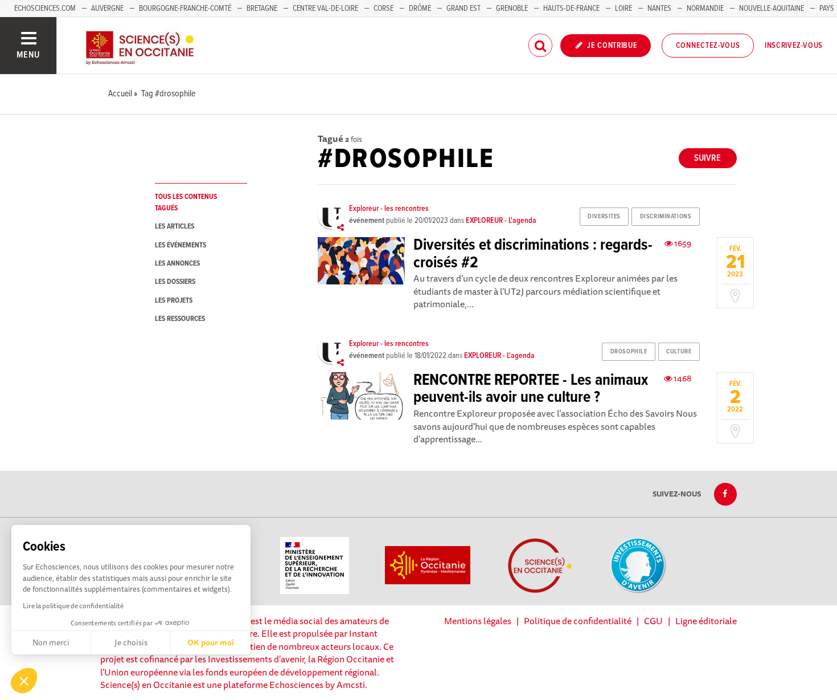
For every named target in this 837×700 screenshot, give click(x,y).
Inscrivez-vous (794, 45)
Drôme (420, 8)
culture (678, 352)
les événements (180, 245)
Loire (623, 8)
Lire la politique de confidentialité (73, 605)
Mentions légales (477, 620)
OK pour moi (210, 642)
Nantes (659, 8)
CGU (653, 620)
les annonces (177, 263)
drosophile (628, 352)
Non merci (50, 642)
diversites (604, 217)
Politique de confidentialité (577, 620)
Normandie (705, 8)
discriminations (665, 217)
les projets (173, 301)
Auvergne (107, 8)
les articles (174, 226)
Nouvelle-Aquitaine (771, 8)
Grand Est (463, 8)
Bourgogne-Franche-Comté (185, 8)
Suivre (707, 158)
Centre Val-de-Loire (325, 8)
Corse (383, 8)
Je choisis (130, 642)
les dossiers (175, 282)
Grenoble (513, 8)
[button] (24, 680)
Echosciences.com (45, 8)
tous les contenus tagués (186, 202)
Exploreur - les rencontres (389, 209)
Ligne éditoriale (706, 620)
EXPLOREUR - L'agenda (501, 220)
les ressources (180, 319)
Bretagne (262, 8)
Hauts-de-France (571, 8)
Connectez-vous (708, 45)
